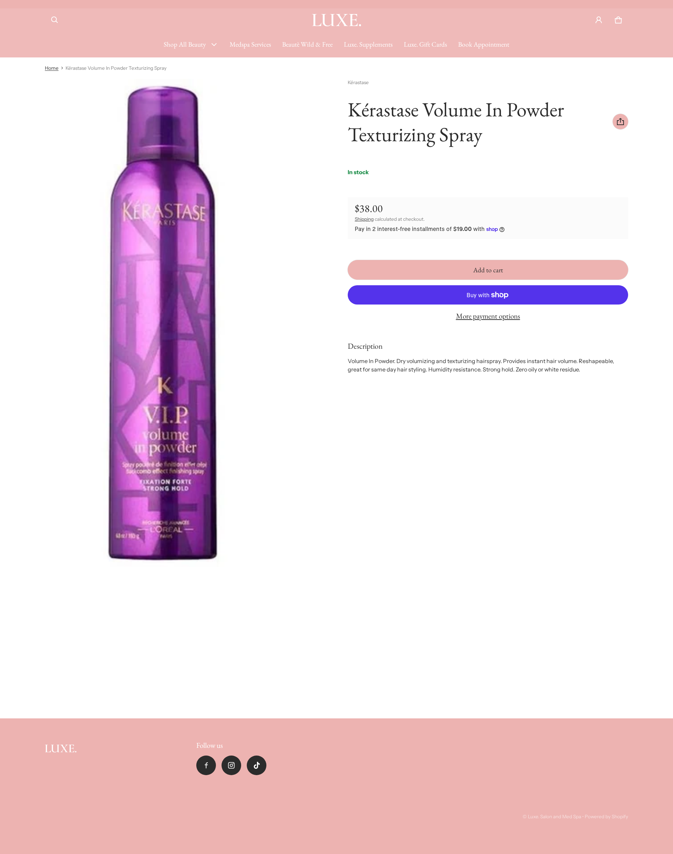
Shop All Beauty (185, 44)
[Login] (599, 20)
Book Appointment (483, 44)
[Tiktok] (256, 765)
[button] (54, 20)
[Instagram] (231, 765)
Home (52, 68)
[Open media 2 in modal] (163, 323)
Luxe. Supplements (368, 44)
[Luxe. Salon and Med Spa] (336, 20)
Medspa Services (250, 44)
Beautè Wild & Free (307, 44)
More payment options (488, 316)
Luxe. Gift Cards (425, 44)
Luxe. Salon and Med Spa (554, 816)
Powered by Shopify (606, 816)
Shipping (364, 219)
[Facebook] (206, 765)
